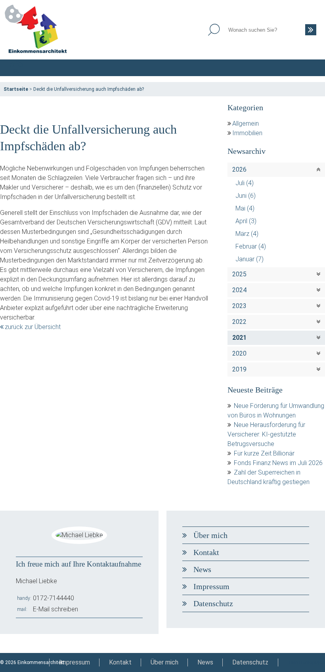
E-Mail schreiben (55, 609)
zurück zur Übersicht (33, 327)
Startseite (16, 89)
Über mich (210, 535)
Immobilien (247, 133)
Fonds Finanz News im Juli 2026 (278, 463)
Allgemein (245, 123)
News (202, 569)
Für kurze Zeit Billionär (264, 453)
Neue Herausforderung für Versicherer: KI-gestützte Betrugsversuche (266, 434)
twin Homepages (307, 662)
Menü (308, 67)
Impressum (211, 586)
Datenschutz (213, 603)
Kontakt (206, 552)
